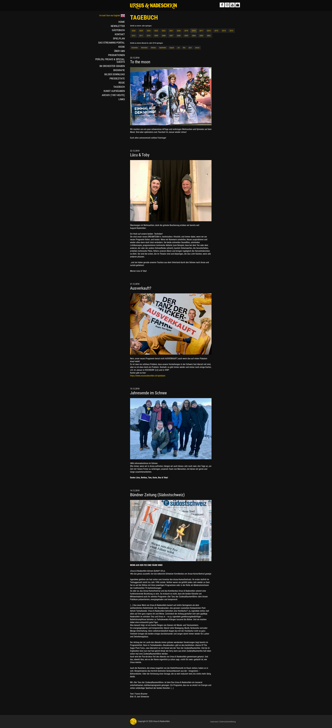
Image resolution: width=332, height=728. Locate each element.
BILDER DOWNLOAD (114, 74)
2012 (133, 36)
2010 (148, 36)
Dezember (135, 48)
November (144, 48)
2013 (231, 31)
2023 (156, 31)
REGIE (122, 82)
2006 (179, 36)
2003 (201, 36)
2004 (194, 36)
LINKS (122, 99)
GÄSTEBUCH (118, 30)
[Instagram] (227, 5)
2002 (209, 36)
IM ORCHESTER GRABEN (112, 66)
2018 (194, 31)
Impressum (214, 722)
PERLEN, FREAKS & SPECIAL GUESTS (110, 60)
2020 (179, 31)
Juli (178, 48)
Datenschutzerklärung (228, 722)
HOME (121, 21)
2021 (171, 31)
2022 (163, 31)
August (172, 48)
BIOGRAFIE (119, 70)
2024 (148, 31)
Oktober (153, 48)
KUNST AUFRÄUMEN (114, 91)
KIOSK (121, 46)
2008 (163, 36)
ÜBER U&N (119, 50)
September (162, 48)
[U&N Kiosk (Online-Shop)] (237, 5)
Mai (184, 48)
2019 (186, 31)
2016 (209, 31)
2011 (141, 36)
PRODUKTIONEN (116, 55)
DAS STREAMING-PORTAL (111, 42)
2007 (171, 36)
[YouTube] (232, 5)
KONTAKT (120, 34)
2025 (141, 31)
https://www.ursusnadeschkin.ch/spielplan (147, 375)
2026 (133, 31)
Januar (197, 48)
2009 (156, 36)
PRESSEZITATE (117, 78)
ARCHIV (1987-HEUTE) (113, 95)
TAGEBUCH (119, 86)
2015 (216, 31)
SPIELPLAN (119, 38)
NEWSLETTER (118, 26)
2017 (201, 31)
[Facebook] (222, 5)
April (190, 48)
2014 (224, 31)
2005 (186, 36)
